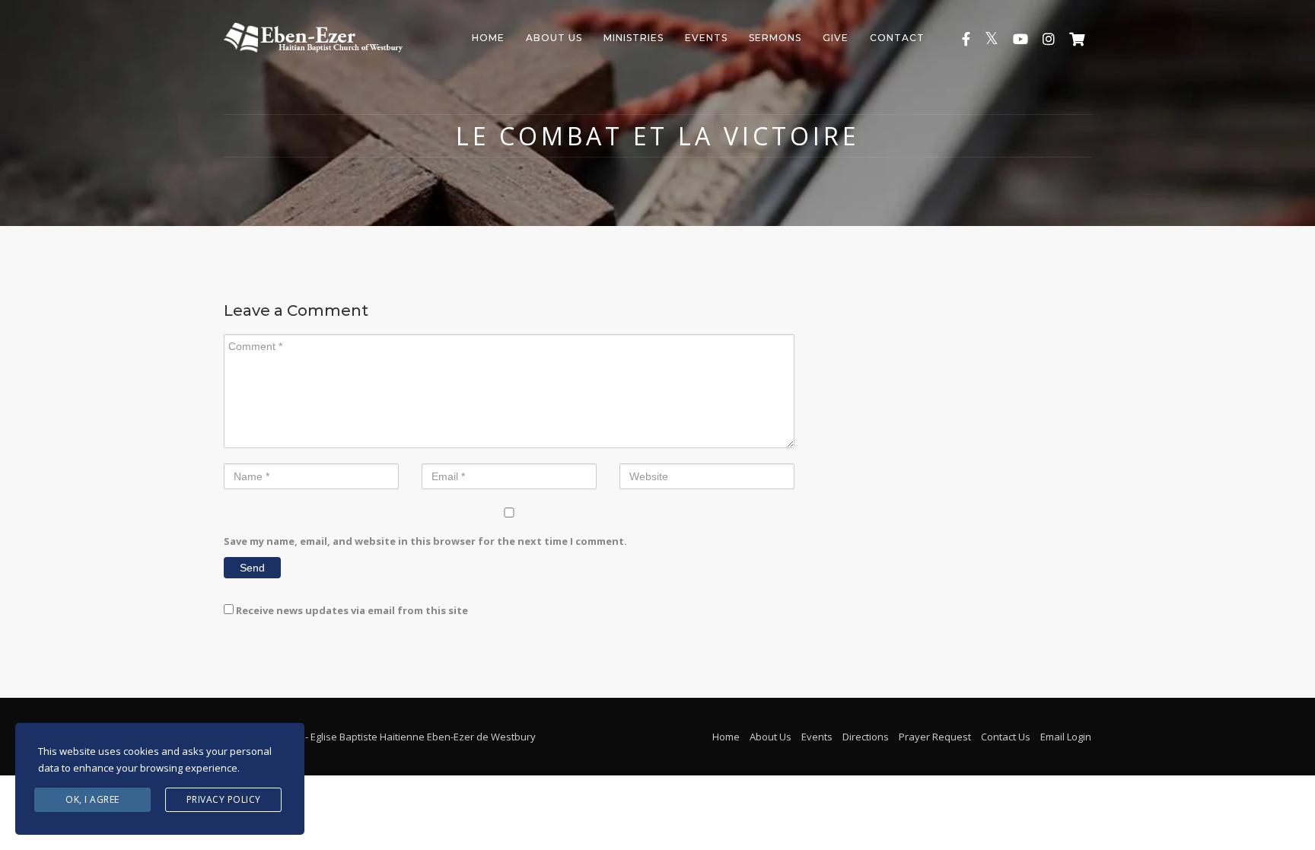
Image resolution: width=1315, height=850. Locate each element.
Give (836, 37)
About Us (554, 37)
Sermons (775, 37)
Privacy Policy (223, 799)
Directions (865, 736)
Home (488, 37)
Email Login (1065, 736)
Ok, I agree (92, 799)
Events (706, 37)
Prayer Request (935, 736)
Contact (897, 37)
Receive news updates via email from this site (351, 610)
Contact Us (1005, 736)
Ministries (633, 37)
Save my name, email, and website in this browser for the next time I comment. (425, 541)
